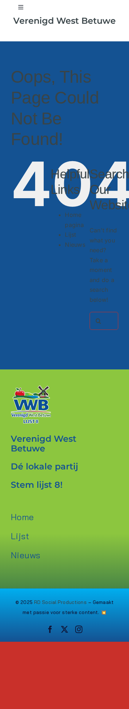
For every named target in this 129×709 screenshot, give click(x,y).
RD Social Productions (60, 602)
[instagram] (78, 629)
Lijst (70, 234)
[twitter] (64, 629)
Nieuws (75, 244)
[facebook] (50, 629)
